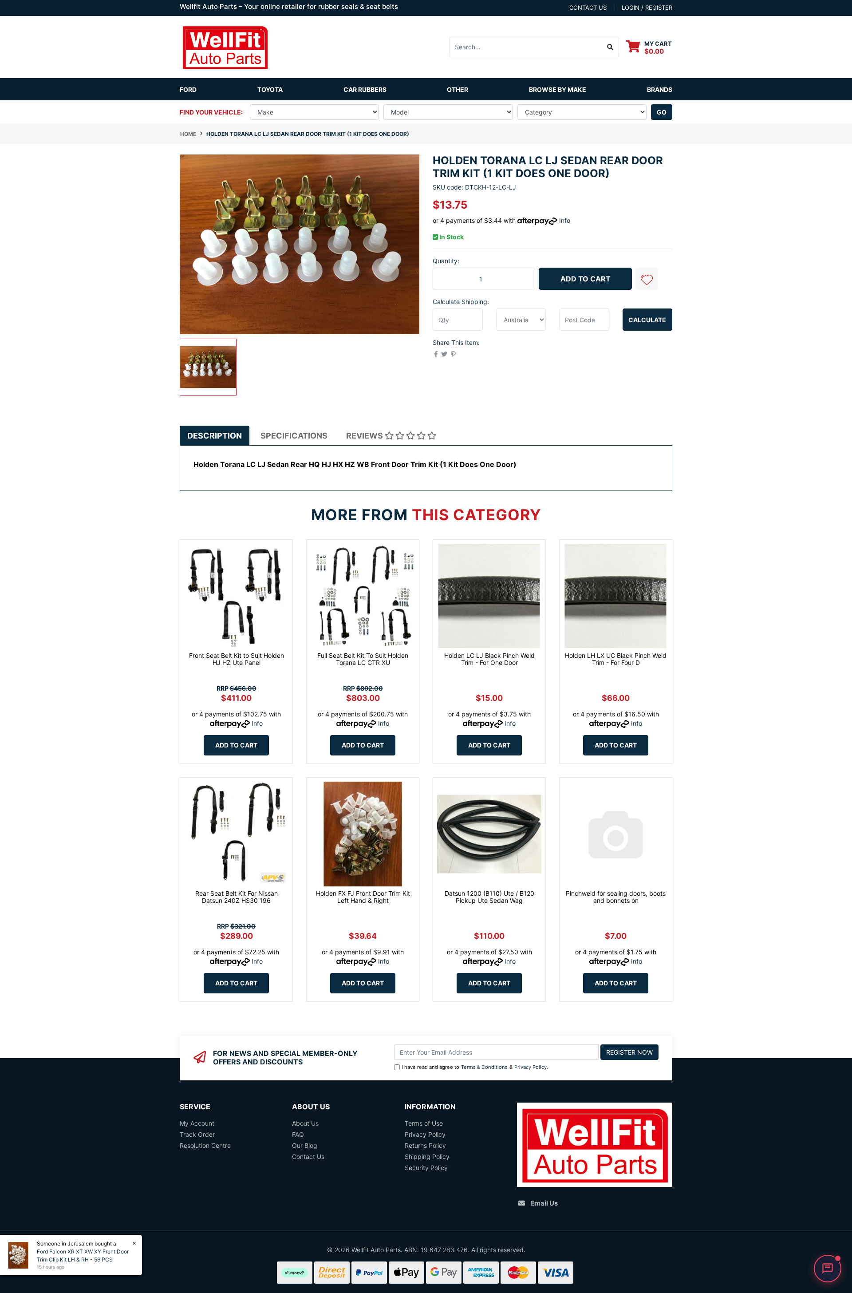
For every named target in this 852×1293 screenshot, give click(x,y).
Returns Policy (425, 1145)
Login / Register (647, 7)
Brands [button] (659, 89)
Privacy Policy (530, 1067)
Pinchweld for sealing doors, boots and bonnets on (616, 897)
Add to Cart (585, 278)
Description (214, 435)
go (662, 112)
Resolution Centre (205, 1145)
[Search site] (610, 47)
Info (564, 220)
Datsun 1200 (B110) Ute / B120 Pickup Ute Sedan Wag (489, 897)
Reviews (365, 435)
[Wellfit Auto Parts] (225, 46)
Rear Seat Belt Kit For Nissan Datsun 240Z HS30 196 (236, 897)
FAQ (298, 1134)
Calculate (647, 320)
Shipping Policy (427, 1156)
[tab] (214, 436)
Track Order (197, 1134)
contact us (588, 7)
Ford (188, 89)
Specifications (293, 435)
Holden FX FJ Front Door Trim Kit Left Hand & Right (363, 897)
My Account (197, 1123)
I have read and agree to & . (475, 1067)
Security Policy (426, 1167)
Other (457, 89)
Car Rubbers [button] (365, 89)
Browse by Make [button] (557, 89)
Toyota (270, 89)
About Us (305, 1123)
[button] (646, 279)
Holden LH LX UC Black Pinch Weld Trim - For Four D (616, 659)
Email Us (544, 1203)
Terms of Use (424, 1123)
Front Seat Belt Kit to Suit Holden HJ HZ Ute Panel (236, 659)
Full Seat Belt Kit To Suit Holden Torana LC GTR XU (362, 659)
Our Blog (304, 1145)
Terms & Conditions (484, 1067)
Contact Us (308, 1156)
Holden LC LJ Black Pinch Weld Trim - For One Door (489, 659)
